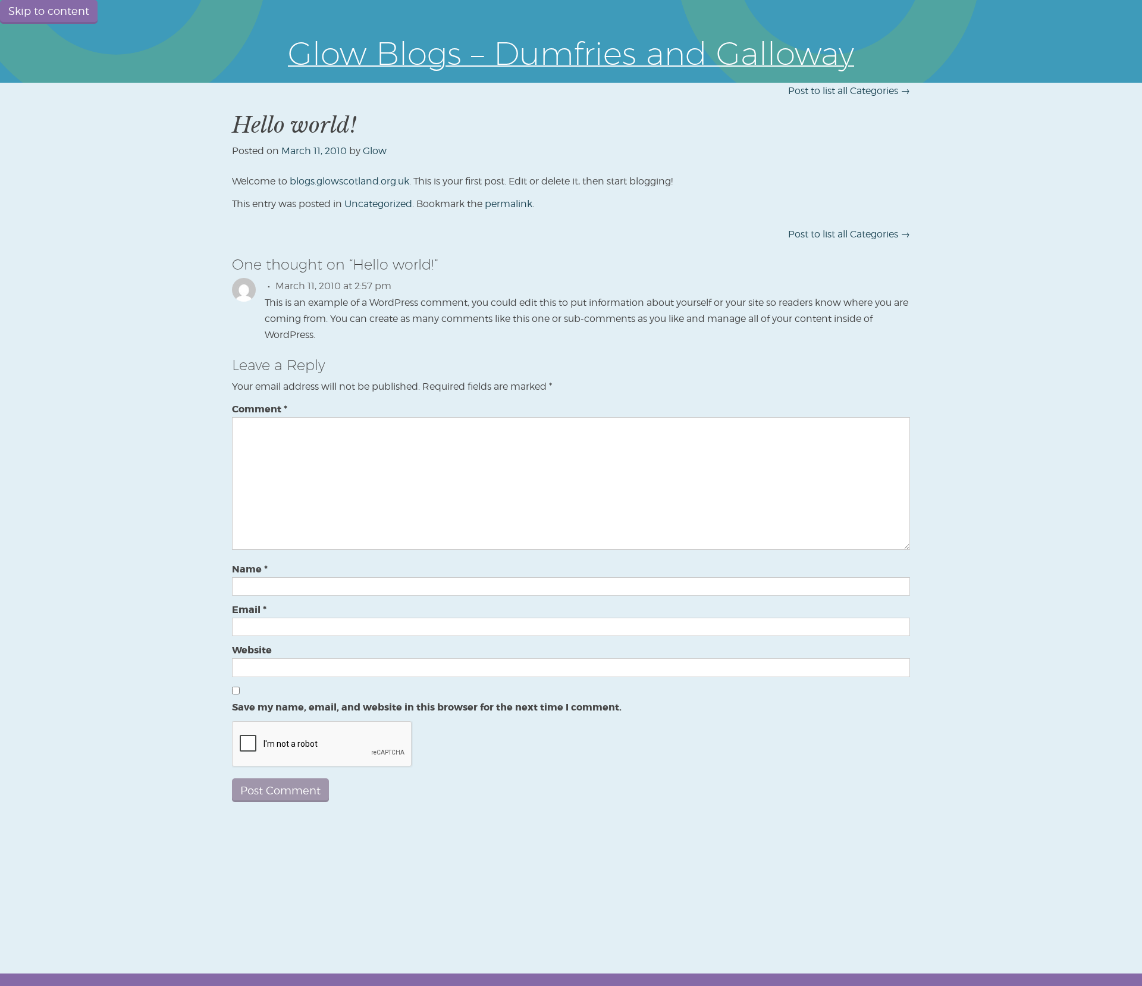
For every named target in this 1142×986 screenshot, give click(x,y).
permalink (508, 203)
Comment (259, 409)
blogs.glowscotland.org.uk (349, 181)
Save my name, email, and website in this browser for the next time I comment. (427, 707)
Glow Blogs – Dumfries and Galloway (571, 53)
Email (249, 609)
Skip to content (48, 11)
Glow (375, 150)
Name (250, 569)
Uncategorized (378, 203)
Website (252, 650)
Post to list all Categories (849, 90)
